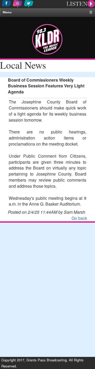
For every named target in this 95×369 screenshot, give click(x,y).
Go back (79, 218)
